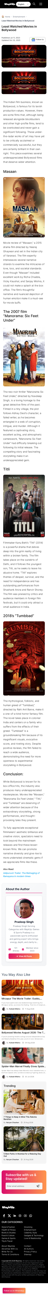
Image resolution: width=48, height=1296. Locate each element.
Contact (27, 1246)
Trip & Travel (7, 1241)
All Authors (29, 1249)
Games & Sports (8, 1238)
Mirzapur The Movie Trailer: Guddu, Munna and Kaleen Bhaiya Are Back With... (21, 999)
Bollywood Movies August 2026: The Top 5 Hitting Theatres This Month (24, 1033)
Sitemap (27, 1254)
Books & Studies (9, 1232)
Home (6, 16)
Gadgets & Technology (34, 1235)
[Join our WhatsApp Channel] (30, 1216)
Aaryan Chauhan (12, 1122)
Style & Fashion (8, 1227)
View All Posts (25, 956)
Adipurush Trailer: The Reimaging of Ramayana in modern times (21, 875)
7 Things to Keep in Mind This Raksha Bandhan (20, 1118)
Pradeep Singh (24, 922)
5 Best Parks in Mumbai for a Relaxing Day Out (22, 1155)
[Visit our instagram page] (20, 1216)
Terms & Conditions (10, 1254)
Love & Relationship (32, 1238)
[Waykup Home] (9, 1207)
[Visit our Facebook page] (4, 1216)
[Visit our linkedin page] (14, 1216)
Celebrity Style (30, 1232)
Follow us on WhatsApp (14, 1290)
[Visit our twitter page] (9, 1216)
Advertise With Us (10, 1249)
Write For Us (7, 1251)
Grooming (28, 1227)
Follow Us (40, 39)
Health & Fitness (9, 1230)
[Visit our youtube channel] (25, 1216)
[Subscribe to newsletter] (38, 1186)
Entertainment (19, 17)
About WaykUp (8, 1246)
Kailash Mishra (14, 1009)
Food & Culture (8, 1235)
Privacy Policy (30, 1251)
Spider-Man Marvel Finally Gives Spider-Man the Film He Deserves (24, 1066)
